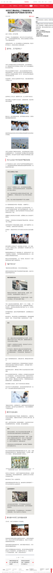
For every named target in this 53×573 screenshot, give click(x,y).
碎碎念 (47, 5)
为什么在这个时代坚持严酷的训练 (43, 31)
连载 (31, 5)
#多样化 (46, 19)
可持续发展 (41, 5)
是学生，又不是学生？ (41, 30)
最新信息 (15, 5)
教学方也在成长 (40, 34)
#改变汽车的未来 (39, 19)
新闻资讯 (26, 5)
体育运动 (35, 5)
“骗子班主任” (39, 33)
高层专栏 (20, 5)
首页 (10, 5)
